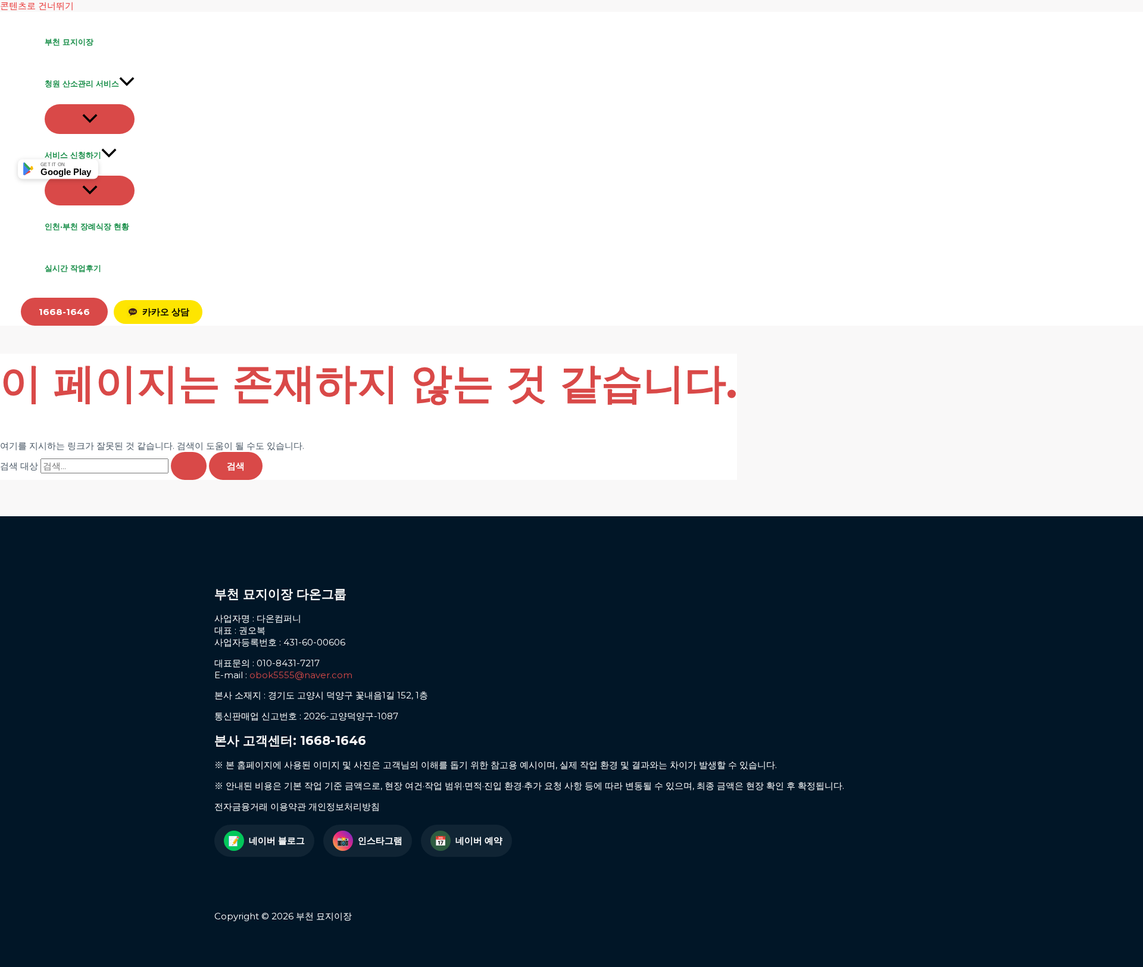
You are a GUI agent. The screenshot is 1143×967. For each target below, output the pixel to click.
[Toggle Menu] (90, 119)
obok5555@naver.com (300, 675)
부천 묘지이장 (69, 41)
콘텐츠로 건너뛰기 (37, 5)
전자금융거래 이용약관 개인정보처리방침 (297, 806)
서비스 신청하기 (73, 155)
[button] (127, 83)
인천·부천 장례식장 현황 (87, 226)
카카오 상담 (165, 311)
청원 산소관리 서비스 (82, 83)
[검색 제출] (189, 466)
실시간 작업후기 (73, 268)
